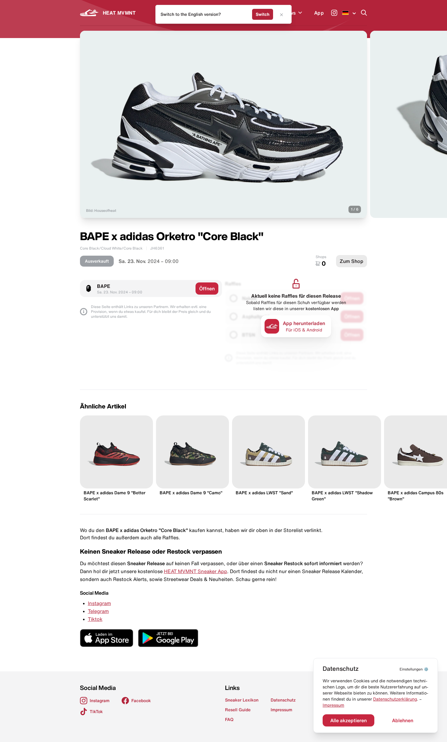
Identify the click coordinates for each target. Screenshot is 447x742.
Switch (262, 14)
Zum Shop (351, 261)
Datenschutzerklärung (395, 699)
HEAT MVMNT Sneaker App (195, 571)
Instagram (99, 603)
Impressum (333, 705)
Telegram (98, 611)
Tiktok (95, 619)
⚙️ (414, 669)
